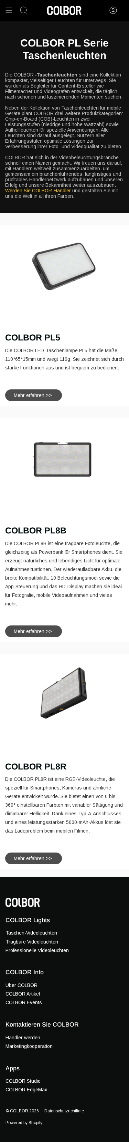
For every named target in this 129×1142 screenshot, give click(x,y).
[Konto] (113, 10)
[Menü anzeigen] (9, 10)
